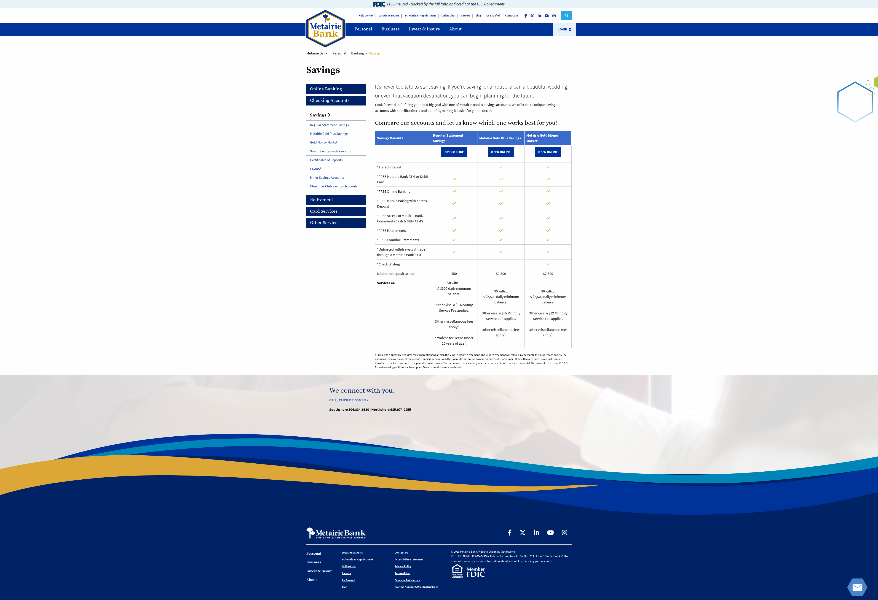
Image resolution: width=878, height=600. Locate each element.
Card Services (323, 211)
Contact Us (511, 15)
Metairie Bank (316, 53)
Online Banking (326, 89)
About (455, 29)
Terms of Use (402, 573)
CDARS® (315, 169)
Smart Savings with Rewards (330, 151)
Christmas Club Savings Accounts (333, 186)
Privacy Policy (403, 566)
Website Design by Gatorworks (496, 551)
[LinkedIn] (539, 15)
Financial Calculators (407, 580)
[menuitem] (363, 29)
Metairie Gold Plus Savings (329, 133)
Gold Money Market (323, 142)
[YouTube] (547, 15)
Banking (357, 53)
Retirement (321, 200)
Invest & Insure (424, 29)
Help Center (366, 15)
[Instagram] (554, 15)
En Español (493, 15)
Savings (318, 115)
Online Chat (448, 15)
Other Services (325, 223)
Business (390, 29)
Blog (478, 15)
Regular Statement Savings (329, 125)
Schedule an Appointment (420, 15)
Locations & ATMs (388, 15)
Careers (465, 15)
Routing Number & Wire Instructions (416, 587)
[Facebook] (526, 15)
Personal (363, 29)
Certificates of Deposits (326, 160)
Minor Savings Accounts (327, 177)
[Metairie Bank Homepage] (336, 532)
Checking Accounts (330, 100)
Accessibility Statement (409, 559)
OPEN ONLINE (454, 152)
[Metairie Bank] (325, 46)
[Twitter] (532, 15)
